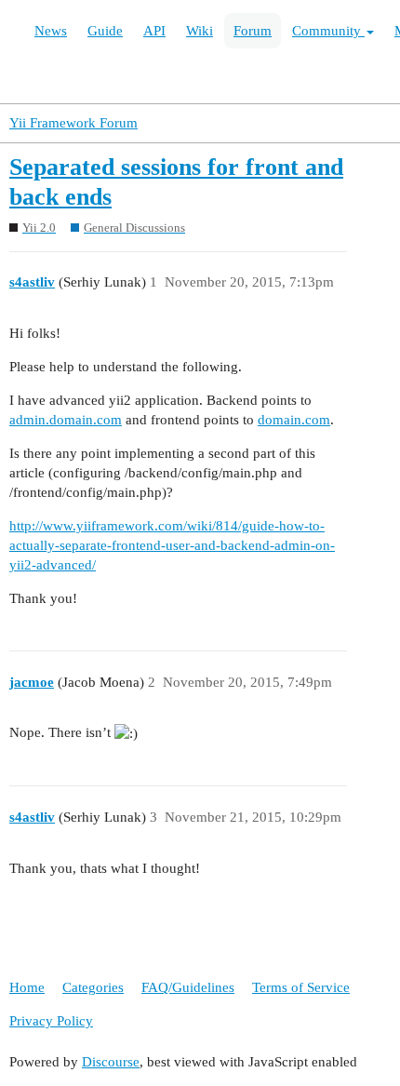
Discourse (111, 1061)
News (50, 30)
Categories (93, 987)
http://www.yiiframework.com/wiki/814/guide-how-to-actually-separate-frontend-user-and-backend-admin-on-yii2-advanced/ (172, 545)
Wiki (199, 30)
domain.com (294, 419)
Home (27, 987)
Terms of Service (301, 987)
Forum (252, 30)
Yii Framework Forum (73, 122)
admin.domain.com (65, 419)
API (154, 30)
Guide (105, 30)
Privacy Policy (51, 1020)
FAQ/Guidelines (187, 987)
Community (328, 30)
